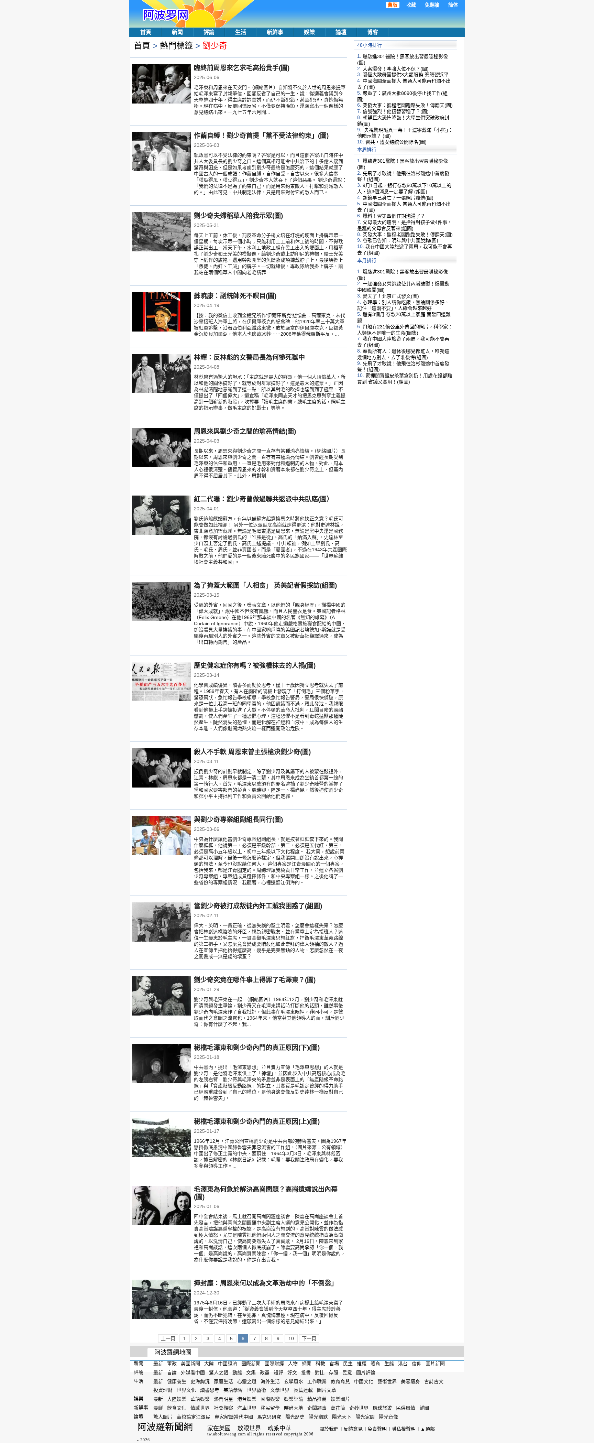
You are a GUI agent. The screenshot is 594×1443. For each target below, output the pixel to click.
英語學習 (233, 1390)
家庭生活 (223, 1381)
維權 (361, 1363)
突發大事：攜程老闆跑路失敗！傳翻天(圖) (408, 105)
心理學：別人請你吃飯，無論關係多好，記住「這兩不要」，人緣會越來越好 (403, 305)
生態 (389, 1363)
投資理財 (163, 1390)
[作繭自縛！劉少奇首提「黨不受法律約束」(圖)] (161, 152)
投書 (306, 1372)
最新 (158, 1363)
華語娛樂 (200, 1399)
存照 (333, 1372)
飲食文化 (176, 1408)
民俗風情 (405, 1408)
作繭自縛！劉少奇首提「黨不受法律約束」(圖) (261, 135)
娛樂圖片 (340, 1399)
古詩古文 (433, 1381)
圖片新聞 (435, 1363)
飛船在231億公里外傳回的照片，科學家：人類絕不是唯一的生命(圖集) (405, 330)
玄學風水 (293, 1381)
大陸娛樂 (176, 1399)
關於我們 (329, 1429)
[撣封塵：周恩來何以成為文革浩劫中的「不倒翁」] (161, 1300)
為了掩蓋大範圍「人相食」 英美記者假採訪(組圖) (265, 585)
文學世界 (279, 1390)
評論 (209, 32)
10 (291, 1338)
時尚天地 (293, 1408)
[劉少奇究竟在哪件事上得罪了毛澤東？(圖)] (161, 996)
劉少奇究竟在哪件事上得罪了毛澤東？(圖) (255, 980)
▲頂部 (427, 1429)
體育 (375, 1363)
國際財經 (274, 1363)
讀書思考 (209, 1390)
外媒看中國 (193, 1372)
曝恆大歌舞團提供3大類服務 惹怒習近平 (406, 74)
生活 (240, 32)
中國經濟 (227, 1363)
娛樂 (309, 32)
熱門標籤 (176, 45)
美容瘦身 (410, 1381)
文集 (251, 1372)
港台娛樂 (246, 1399)
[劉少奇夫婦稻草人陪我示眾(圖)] (161, 232)
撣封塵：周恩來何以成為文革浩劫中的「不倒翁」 (266, 1283)
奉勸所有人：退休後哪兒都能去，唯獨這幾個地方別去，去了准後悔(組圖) (403, 354)
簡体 (453, 5)
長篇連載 (303, 1390)
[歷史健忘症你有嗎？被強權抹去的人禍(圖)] (161, 682)
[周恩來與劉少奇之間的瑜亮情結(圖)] (161, 448)
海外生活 (270, 1381)
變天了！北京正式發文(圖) (391, 296)
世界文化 (186, 1390)
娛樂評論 (293, 1399)
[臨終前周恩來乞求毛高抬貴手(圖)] (161, 84)
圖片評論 (365, 1372)
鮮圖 (424, 1408)
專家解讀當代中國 (233, 1417)
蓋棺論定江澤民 (193, 1417)
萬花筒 (338, 1408)
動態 (237, 1372)
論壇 (341, 32)
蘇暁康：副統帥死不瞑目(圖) (235, 296)
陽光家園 (365, 1417)
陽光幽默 (318, 1417)
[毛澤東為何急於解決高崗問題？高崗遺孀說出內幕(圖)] (161, 1206)
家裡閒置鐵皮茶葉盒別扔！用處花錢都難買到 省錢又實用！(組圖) (404, 378)
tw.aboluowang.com (226, 1434)
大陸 (209, 1363)
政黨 (265, 1372)
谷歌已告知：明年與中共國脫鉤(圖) (400, 240)
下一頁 (309, 1338)
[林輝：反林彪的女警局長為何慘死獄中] (161, 374)
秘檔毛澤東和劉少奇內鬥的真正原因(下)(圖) (257, 1047)
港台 (403, 1363)
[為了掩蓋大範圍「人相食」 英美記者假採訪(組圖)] (161, 602)
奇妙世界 (358, 1408)
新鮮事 (275, 32)
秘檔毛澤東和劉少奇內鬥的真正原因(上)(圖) (257, 1121)
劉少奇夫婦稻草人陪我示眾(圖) (238, 215)
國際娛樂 (270, 1399)
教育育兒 (340, 1381)
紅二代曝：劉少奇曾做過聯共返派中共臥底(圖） (263, 499)
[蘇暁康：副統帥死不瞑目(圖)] (161, 312)
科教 (320, 1363)
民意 (347, 1372)
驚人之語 (218, 1372)
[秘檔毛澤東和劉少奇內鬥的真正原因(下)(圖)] (161, 1064)
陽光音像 (388, 1417)
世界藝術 (256, 1390)
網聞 (306, 1363)
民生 (348, 1363)
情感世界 (200, 1408)
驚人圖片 (163, 1417)
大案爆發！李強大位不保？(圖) (396, 68)
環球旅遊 (382, 1408)
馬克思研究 (269, 1417)
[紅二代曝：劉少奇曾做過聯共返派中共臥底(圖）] (161, 516)
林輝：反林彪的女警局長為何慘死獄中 (249, 357)
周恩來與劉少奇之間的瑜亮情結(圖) (245, 431)
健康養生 (176, 1381)
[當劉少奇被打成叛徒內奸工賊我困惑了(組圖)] (161, 922)
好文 (292, 1372)
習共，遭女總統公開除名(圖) (396, 142)
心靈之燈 (246, 1381)
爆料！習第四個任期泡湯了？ (394, 216)
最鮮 (158, 1408)
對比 (319, 1372)
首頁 (145, 32)
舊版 (392, 5)
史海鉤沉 (200, 1381)
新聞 (177, 32)
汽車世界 (246, 1408)
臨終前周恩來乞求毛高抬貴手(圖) (241, 68)
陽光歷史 (295, 1417)
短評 (278, 1372)
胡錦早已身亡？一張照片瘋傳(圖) (398, 197)
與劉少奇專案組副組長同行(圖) (238, 819)
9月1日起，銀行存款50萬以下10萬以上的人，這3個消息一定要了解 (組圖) (404, 188)
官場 (334, 1363)
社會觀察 (223, 1408)
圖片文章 (326, 1390)
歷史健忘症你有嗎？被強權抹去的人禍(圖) (255, 665)
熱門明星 (223, 1399)
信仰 (416, 1363)
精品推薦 (317, 1399)
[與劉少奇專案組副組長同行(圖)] (161, 836)
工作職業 (317, 1381)
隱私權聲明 (404, 1429)
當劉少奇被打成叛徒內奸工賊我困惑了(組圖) (258, 906)
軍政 (172, 1363)
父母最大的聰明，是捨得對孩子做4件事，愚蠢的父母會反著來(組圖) (404, 225)
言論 (172, 1372)
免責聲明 (377, 1429)
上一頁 (168, 1338)
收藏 (411, 5)
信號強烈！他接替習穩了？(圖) (396, 111)
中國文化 (363, 1381)
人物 (293, 1363)
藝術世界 (387, 1381)
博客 (372, 32)
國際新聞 (251, 1363)
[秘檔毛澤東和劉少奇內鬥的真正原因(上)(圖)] (161, 1138)
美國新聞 (190, 1363)
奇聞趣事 (317, 1408)
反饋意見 (353, 1429)
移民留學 (270, 1408)
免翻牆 (432, 5)
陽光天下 (341, 1417)
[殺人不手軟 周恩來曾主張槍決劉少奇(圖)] (161, 768)
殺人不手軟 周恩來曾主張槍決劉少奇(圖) (252, 752)
